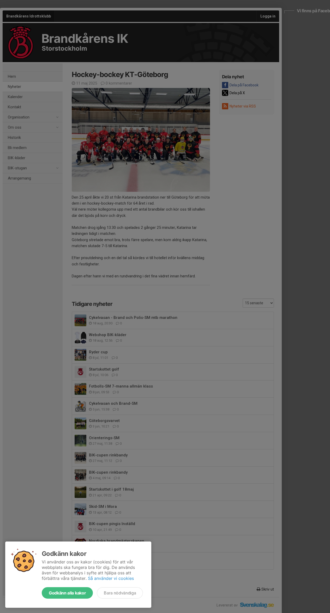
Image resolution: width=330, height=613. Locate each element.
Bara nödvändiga (120, 593)
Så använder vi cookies (111, 578)
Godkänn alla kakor (67, 593)
